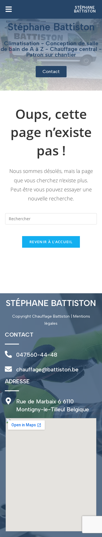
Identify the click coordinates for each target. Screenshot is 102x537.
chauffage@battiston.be (47, 369)
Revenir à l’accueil (51, 241)
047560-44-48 (36, 354)
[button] (36, 9)
